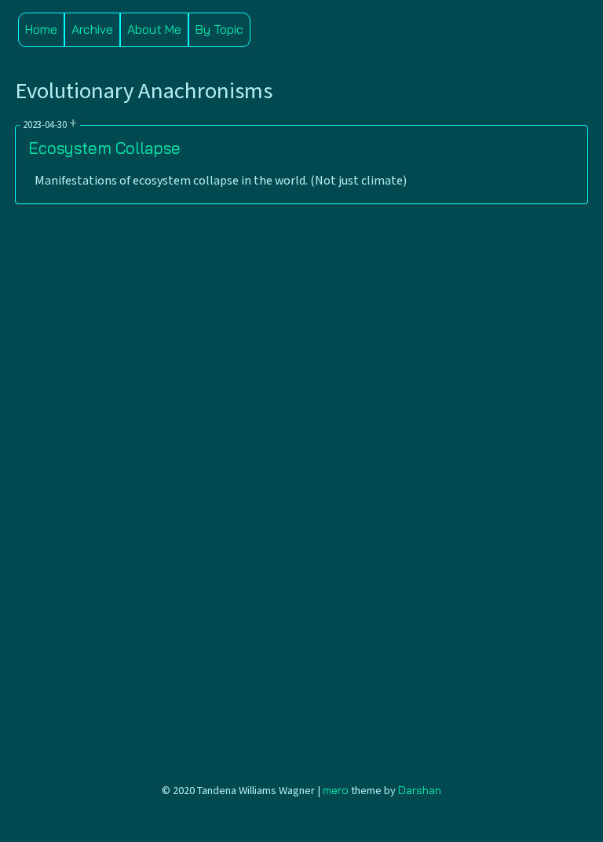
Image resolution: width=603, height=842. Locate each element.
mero (336, 790)
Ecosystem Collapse (104, 147)
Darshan (419, 790)
